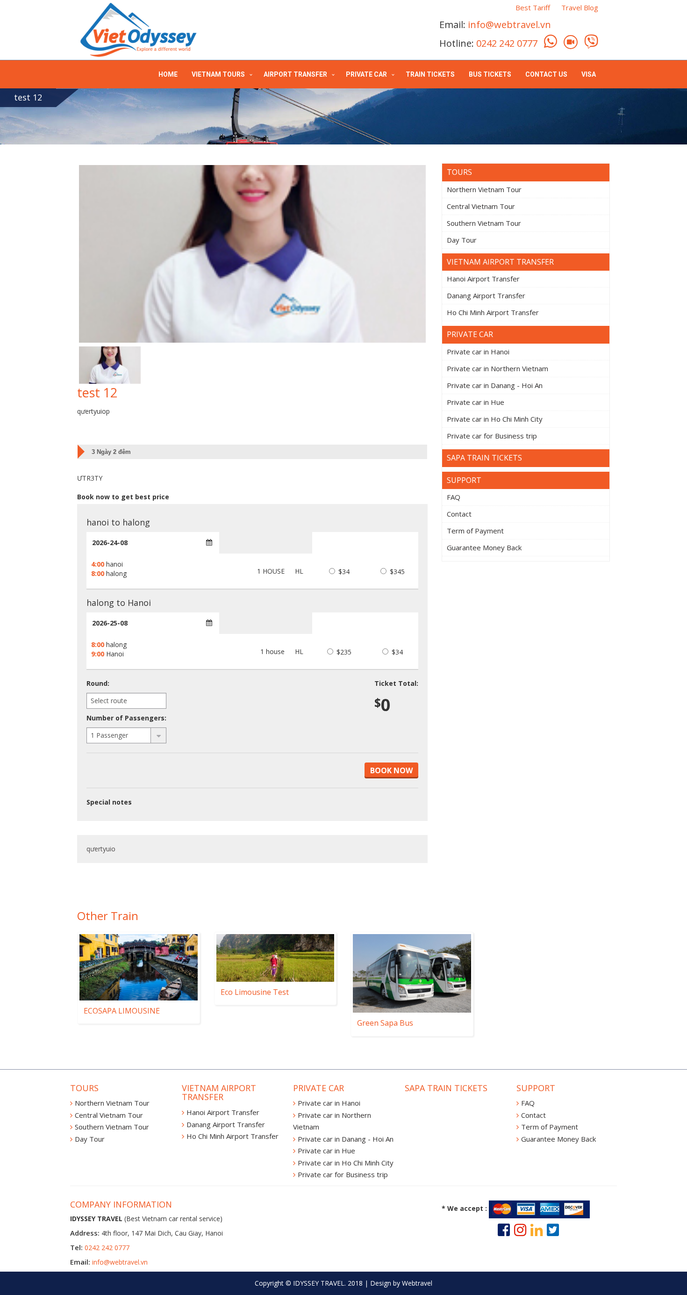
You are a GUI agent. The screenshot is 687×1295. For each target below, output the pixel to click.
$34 (343, 571)
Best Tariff (532, 7)
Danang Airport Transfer (486, 295)
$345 (396, 571)
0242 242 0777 (506, 43)
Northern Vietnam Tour (484, 189)
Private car (366, 74)
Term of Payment (475, 530)
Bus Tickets (490, 74)
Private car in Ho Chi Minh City (495, 419)
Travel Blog (579, 7)
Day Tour (462, 240)
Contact (459, 513)
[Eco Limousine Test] (275, 958)
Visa (588, 74)
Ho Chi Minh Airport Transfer (493, 312)
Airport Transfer (295, 74)
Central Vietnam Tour (481, 206)
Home (168, 74)
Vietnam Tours (218, 74)
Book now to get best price (123, 496)
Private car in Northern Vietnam (497, 368)
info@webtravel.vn (509, 24)
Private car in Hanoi (478, 351)
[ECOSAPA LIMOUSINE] (138, 967)
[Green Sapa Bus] (412, 973)
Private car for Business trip (492, 435)
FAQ (453, 497)
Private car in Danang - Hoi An (495, 385)
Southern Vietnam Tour (484, 223)
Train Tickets (430, 74)
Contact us (546, 74)
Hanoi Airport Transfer (483, 278)
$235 (343, 652)
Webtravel (417, 1283)
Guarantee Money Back (484, 547)
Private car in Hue (475, 402)
